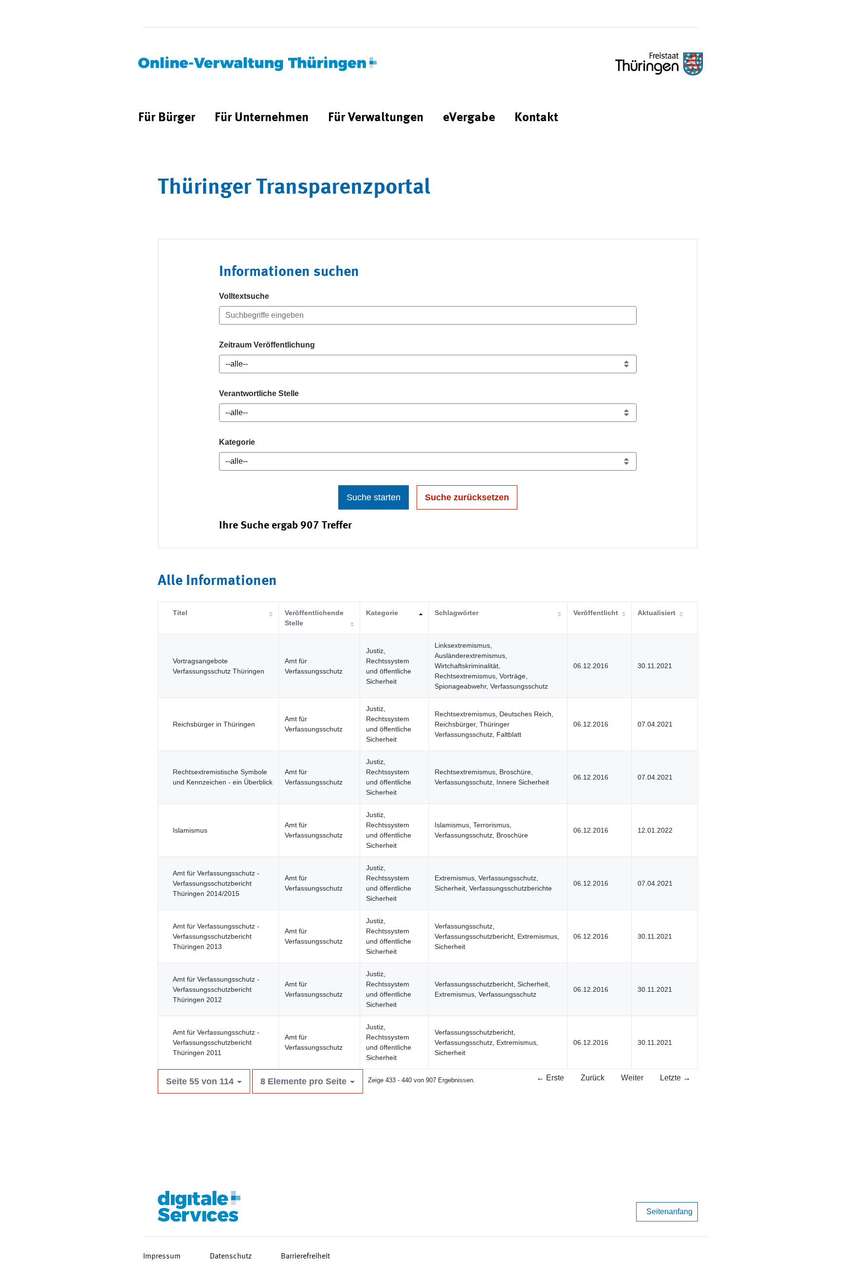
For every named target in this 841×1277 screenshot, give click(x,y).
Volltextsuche (244, 296)
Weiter (632, 1078)
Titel (180, 613)
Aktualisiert (657, 613)
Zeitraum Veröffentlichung (267, 345)
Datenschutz (231, 1256)
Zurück (592, 1078)
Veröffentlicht (595, 613)
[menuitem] (166, 118)
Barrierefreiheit (305, 1256)
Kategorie (237, 442)
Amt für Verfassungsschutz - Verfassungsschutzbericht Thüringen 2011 (216, 1042)
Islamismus (190, 830)
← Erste (550, 1078)
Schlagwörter (456, 613)
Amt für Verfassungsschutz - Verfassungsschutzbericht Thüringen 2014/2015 (216, 883)
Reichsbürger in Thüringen (214, 724)
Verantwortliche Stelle (259, 393)
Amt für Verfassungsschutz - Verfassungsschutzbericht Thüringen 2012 (216, 989)
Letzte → (675, 1078)
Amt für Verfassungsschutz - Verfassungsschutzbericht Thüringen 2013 (216, 936)
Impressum (162, 1256)
